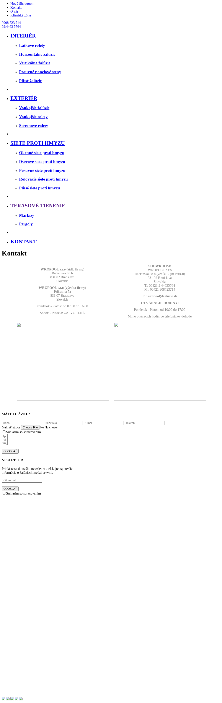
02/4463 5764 (11, 26)
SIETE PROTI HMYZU (37, 143)
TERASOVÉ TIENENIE (37, 205)
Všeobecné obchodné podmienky (33, 680)
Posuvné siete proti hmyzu (42, 170)
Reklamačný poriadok (25, 683)
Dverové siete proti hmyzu (42, 161)
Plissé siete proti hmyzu (39, 188)
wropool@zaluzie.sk (43, 623)
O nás (14, 11)
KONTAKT (23, 241)
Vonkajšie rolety (33, 116)
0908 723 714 (11, 22)
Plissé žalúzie (30, 80)
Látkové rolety (32, 45)
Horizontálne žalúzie (37, 54)
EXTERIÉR (23, 98)
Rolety (15, 647)
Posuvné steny (20, 651)
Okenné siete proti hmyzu (41, 152)
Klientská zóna (20, 15)
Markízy (26, 215)
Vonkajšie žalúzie (34, 108)
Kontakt (15, 7)
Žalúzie (15, 643)
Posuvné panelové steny (40, 72)
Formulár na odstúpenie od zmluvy (34, 687)
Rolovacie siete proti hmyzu (43, 179)
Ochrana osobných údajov (28, 676)
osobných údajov (53, 432)
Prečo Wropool (20, 639)
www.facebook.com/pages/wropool (82, 623)
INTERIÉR (23, 36)
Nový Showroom (22, 3)
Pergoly (26, 224)
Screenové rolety (33, 125)
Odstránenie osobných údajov (30, 691)
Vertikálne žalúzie (34, 63)
